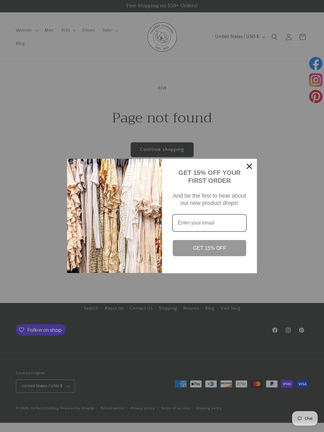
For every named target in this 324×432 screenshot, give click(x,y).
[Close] (249, 166)
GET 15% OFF (209, 248)
